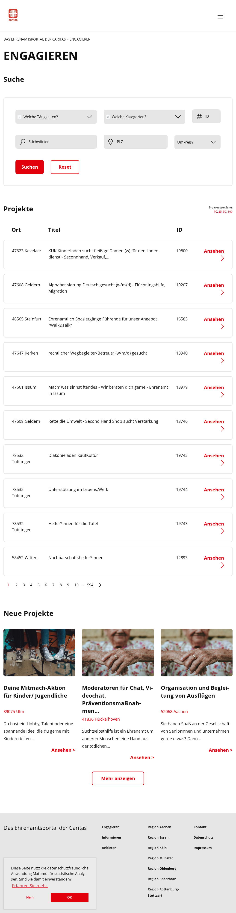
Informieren (111, 837)
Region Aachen (159, 827)
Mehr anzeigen (118, 778)
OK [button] (69, 897)
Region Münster (160, 858)
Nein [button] (30, 897)
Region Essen (158, 837)
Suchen (29, 167)
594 (90, 584)
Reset (65, 167)
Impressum (203, 847)
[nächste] (100, 587)
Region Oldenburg (162, 868)
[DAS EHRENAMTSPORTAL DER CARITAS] (15, 15)
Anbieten (109, 847)
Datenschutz (203, 837)
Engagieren (110, 827)
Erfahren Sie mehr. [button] (30, 885)
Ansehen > (63, 750)
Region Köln (157, 847)
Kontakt (200, 827)
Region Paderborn (162, 879)
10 (76, 584)
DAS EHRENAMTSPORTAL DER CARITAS (34, 39)
